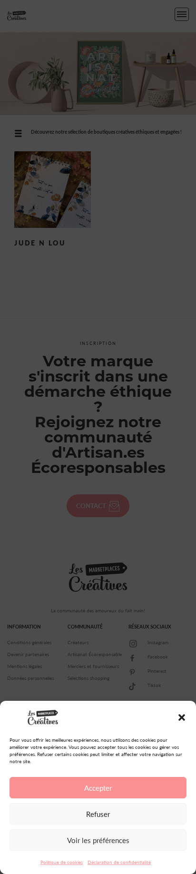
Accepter (98, 788)
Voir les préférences (98, 840)
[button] (181, 717)
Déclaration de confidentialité (119, 862)
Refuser (98, 814)
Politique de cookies (61, 862)
